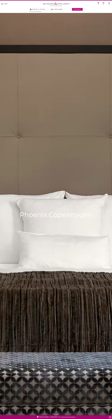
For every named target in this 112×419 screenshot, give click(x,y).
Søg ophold (77, 9)
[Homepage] (56, 4)
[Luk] (110, 417)
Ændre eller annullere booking (35, 11)
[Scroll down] (56, 414)
